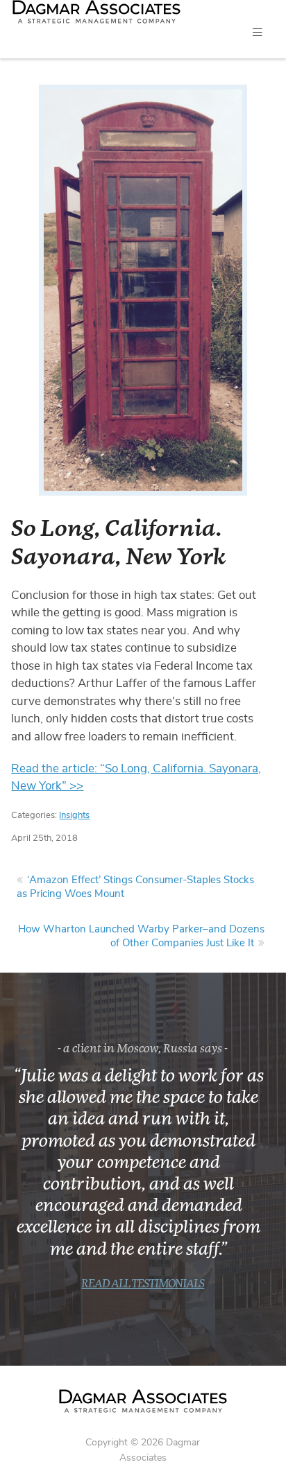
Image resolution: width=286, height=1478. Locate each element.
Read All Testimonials (142, 1284)
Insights (74, 815)
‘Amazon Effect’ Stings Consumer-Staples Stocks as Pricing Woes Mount (135, 887)
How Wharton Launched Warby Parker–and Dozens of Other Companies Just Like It (141, 936)
